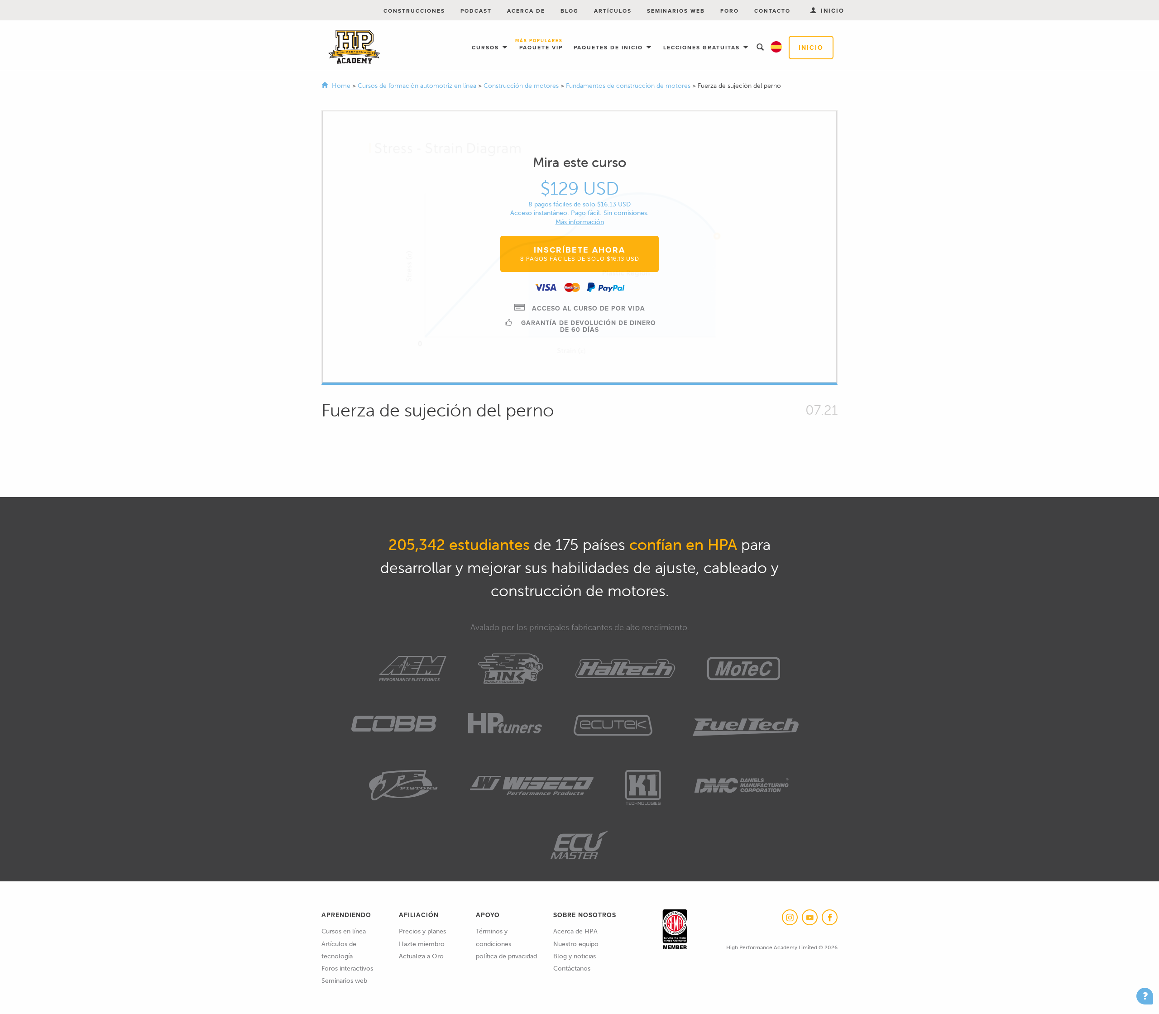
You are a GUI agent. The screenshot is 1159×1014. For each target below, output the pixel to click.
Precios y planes (422, 931)
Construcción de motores (522, 86)
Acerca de (526, 10)
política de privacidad (506, 956)
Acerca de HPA (575, 931)
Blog (569, 10)
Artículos (613, 10)
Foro (729, 10)
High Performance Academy (354, 47)
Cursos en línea (343, 931)
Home (341, 86)
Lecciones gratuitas (702, 47)
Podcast (476, 10)
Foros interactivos (347, 968)
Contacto (772, 10)
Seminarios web (676, 10)
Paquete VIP (541, 44)
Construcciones (414, 10)
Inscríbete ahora (579, 253)
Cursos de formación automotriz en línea (418, 86)
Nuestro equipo (576, 944)
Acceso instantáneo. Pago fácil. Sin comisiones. (579, 213)
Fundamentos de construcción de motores (629, 86)
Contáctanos (571, 968)
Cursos (486, 47)
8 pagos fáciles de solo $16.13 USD (579, 204)
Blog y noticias (574, 956)
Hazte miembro (422, 944)
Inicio (811, 47)
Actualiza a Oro (421, 956)
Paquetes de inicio (609, 47)
